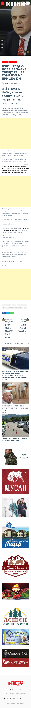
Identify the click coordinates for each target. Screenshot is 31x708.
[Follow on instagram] (11, 699)
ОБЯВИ (20, 689)
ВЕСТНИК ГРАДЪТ (9, 693)
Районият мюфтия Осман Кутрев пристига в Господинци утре (15, 408)
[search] (25, 3)
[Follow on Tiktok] (17, 699)
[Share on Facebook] (4, 313)
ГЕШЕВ (14, 304)
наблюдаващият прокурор (15, 307)
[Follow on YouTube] (14, 699)
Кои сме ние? (8, 689)
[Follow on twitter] (8, 699)
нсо (25, 307)
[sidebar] (28, 3)
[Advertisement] (15, 133)
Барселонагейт (6, 304)
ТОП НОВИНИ (13, 62)
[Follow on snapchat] (20, 699)
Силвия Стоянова (9, 83)
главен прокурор (22, 304)
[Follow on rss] (26, 699)
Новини (5, 62)
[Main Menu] (2, 3)
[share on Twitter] (2, 44)
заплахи (5, 307)
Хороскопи (14, 689)
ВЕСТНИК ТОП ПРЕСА (21, 693)
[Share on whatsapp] (12, 313)
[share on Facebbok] (2, 47)
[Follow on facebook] (4, 699)
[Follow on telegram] (23, 699)
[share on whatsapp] (2, 40)
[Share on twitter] (8, 313)
